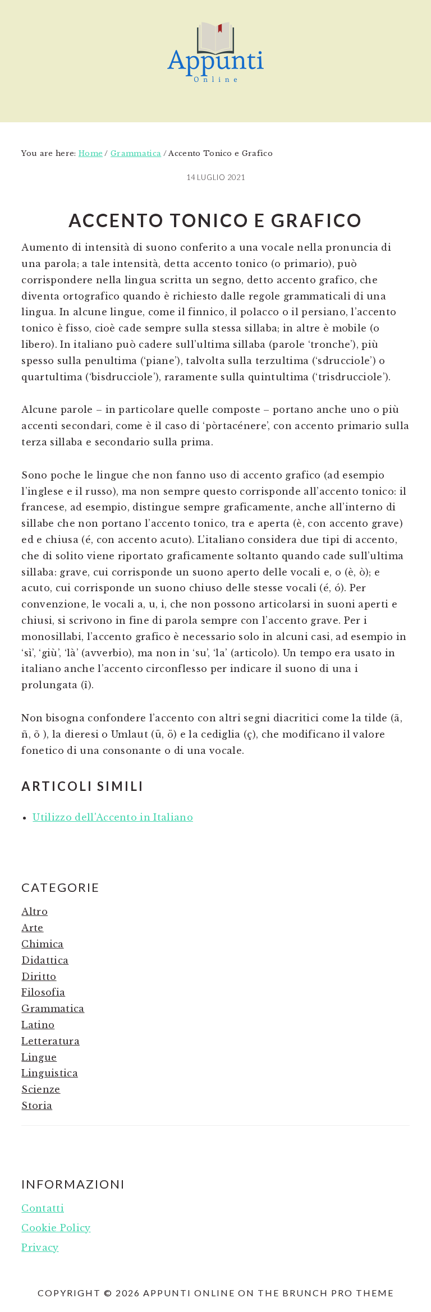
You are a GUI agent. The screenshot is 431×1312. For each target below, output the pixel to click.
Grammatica (52, 1008)
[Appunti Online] (215, 87)
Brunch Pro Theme (338, 1292)
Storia (36, 1105)
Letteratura (50, 1041)
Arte (32, 927)
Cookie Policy (55, 1227)
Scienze (40, 1089)
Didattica (44, 960)
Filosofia (43, 992)
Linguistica (49, 1073)
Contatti (42, 1208)
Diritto (38, 976)
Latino (37, 1024)
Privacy (39, 1247)
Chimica (42, 944)
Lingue (39, 1057)
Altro (34, 911)
